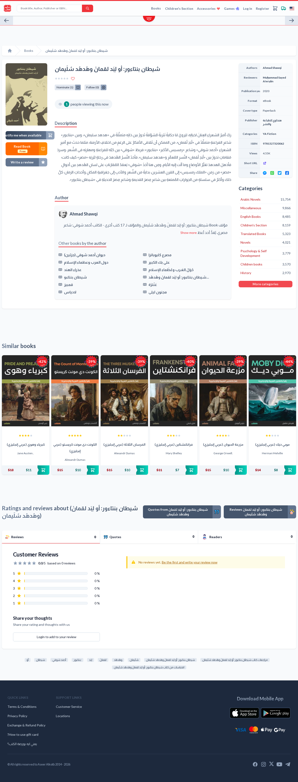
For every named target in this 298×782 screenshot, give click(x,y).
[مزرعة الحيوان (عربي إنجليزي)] (223, 390)
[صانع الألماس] (6, 20)
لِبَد (90, 660)
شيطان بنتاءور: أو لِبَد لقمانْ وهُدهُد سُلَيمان (170, 660)
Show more (188, 233)
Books (156, 8)
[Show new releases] (149, 19)
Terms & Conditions (22, 707)
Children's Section (179, 8)
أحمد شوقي (59, 660)
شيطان (40, 660)
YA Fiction (269, 134)
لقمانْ (103, 660)
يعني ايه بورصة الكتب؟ (22, 744)
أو (28, 660)
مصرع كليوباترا (160, 254)
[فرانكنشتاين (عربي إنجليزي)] (173, 390)
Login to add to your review (56, 637)
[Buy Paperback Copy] (25, 470)
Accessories (206, 8)
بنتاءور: (77, 660)
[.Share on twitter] (279, 173)
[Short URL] (276, 163)
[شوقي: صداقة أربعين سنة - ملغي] (291, 20)
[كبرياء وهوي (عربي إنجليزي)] (25, 390)
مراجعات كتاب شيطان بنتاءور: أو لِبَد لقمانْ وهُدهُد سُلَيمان (235, 660)
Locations (63, 716)
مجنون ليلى (158, 292)
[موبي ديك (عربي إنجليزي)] (272, 390)
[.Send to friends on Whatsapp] (272, 173)
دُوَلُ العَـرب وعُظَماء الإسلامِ (171, 269)
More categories (265, 284)
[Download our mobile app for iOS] (244, 713)
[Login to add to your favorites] (73, 78)
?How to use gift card (22, 734)
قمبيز (68, 284)
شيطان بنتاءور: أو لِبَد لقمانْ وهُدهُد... (179, 277)
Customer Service (69, 707)
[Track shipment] (283, 8)
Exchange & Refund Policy (26, 725)
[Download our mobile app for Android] (276, 713)
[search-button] (87, 8)
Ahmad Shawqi (84, 213)
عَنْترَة (153, 284)
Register (262, 8)
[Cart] (275, 8)
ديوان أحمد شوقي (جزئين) (84, 254)
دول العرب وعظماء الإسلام (86, 262)
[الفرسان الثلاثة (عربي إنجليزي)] (124, 390)
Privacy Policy (17, 716)
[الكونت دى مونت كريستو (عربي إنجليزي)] (75, 390)
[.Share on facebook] (287, 173)
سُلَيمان (134, 660)
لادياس (70, 292)
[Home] (9, 50)
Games (229, 8)
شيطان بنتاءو (75, 277)
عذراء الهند (72, 269)
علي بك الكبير (159, 262)
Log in (247, 8)
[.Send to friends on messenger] (265, 173)
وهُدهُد (118, 660)
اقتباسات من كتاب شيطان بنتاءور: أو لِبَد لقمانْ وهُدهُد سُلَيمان (149, 667)
